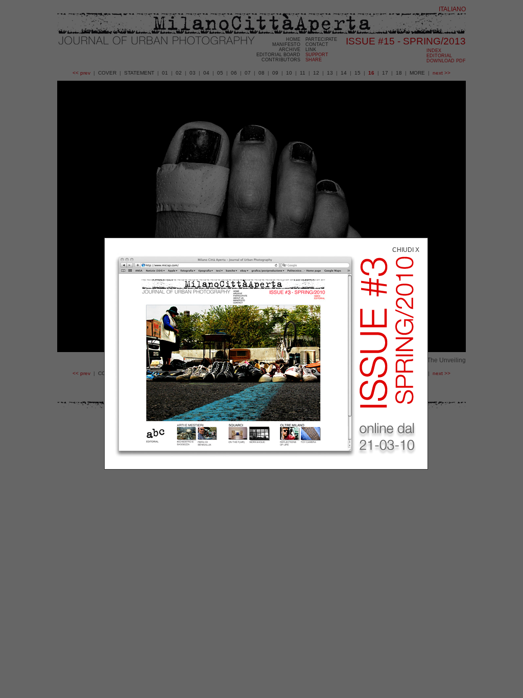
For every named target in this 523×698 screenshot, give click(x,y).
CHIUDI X (405, 249)
